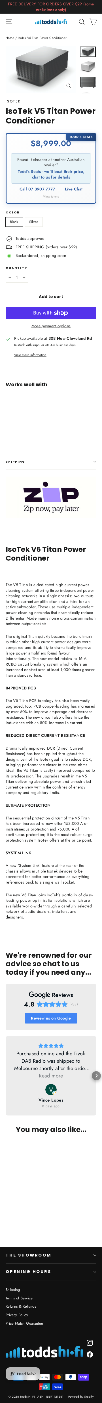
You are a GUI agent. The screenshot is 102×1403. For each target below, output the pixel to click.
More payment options (51, 326)
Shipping (15, 462)
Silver (33, 222)
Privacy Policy (17, 1315)
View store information (30, 355)
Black (14, 222)
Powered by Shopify (81, 1396)
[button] (5, 1075)
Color (13, 213)
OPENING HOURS (28, 1271)
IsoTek (13, 101)
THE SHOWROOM (28, 1255)
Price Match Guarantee (24, 1323)
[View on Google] (51, 1089)
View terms (51, 196)
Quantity (16, 268)
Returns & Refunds (21, 1306)
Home (10, 37)
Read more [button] (51, 1075)
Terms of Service (19, 1298)
